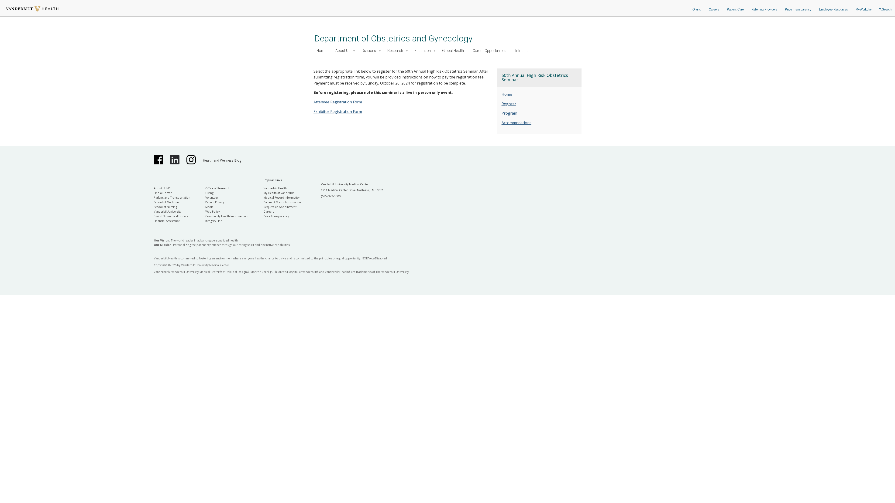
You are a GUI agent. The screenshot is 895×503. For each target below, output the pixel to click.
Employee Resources (833, 9)
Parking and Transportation (172, 198)
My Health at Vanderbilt (279, 193)
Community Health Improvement (226, 216)
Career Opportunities (489, 50)
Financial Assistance (167, 221)
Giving (696, 9)
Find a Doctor (163, 193)
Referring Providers (764, 9)
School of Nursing (165, 207)
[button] (354, 51)
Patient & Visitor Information (282, 202)
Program (509, 113)
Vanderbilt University (167, 212)
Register (509, 103)
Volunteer (211, 198)
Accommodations (516, 122)
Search (887, 9)
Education (422, 50)
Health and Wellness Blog (222, 160)
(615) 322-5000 (331, 196)
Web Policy (212, 212)
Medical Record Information (282, 198)
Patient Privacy (214, 202)
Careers (714, 9)
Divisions (369, 50)
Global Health (453, 50)
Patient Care (735, 9)
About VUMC (162, 188)
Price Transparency (798, 9)
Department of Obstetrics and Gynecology (393, 39)
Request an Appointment (280, 207)
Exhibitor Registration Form (337, 111)
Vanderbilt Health (275, 188)
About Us (342, 50)
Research (395, 50)
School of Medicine (166, 202)
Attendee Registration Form (337, 102)
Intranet (521, 50)
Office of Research (217, 188)
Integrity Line (213, 221)
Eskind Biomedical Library (171, 216)
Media (209, 207)
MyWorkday (864, 9)
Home (322, 50)
